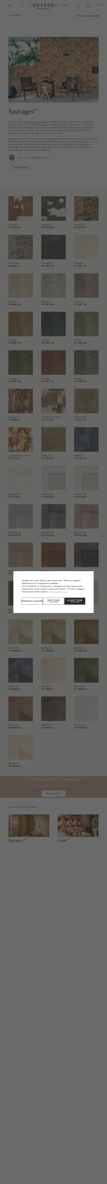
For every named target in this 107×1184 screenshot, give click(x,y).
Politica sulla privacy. (58, 592)
